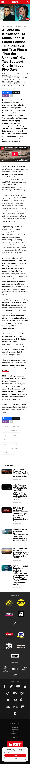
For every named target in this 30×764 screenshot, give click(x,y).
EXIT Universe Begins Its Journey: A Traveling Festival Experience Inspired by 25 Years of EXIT (20, 473)
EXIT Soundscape (11, 448)
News (25, 26)
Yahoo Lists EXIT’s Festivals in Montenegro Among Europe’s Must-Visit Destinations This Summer (20, 553)
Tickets (15, 727)
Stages (15, 729)
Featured (18, 26)
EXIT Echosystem (7, 26)
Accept (15, 755)
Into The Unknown (11, 426)
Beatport (8, 439)
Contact (15, 738)
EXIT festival (10, 435)
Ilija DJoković (10, 431)
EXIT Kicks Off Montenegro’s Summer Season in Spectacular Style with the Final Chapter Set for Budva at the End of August (20, 514)
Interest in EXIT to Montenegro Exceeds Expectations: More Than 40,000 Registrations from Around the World (20, 535)
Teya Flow (8, 453)
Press (15, 735)
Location (15, 733)
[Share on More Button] (11, 95)
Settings (15, 758)
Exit (22, 435)
